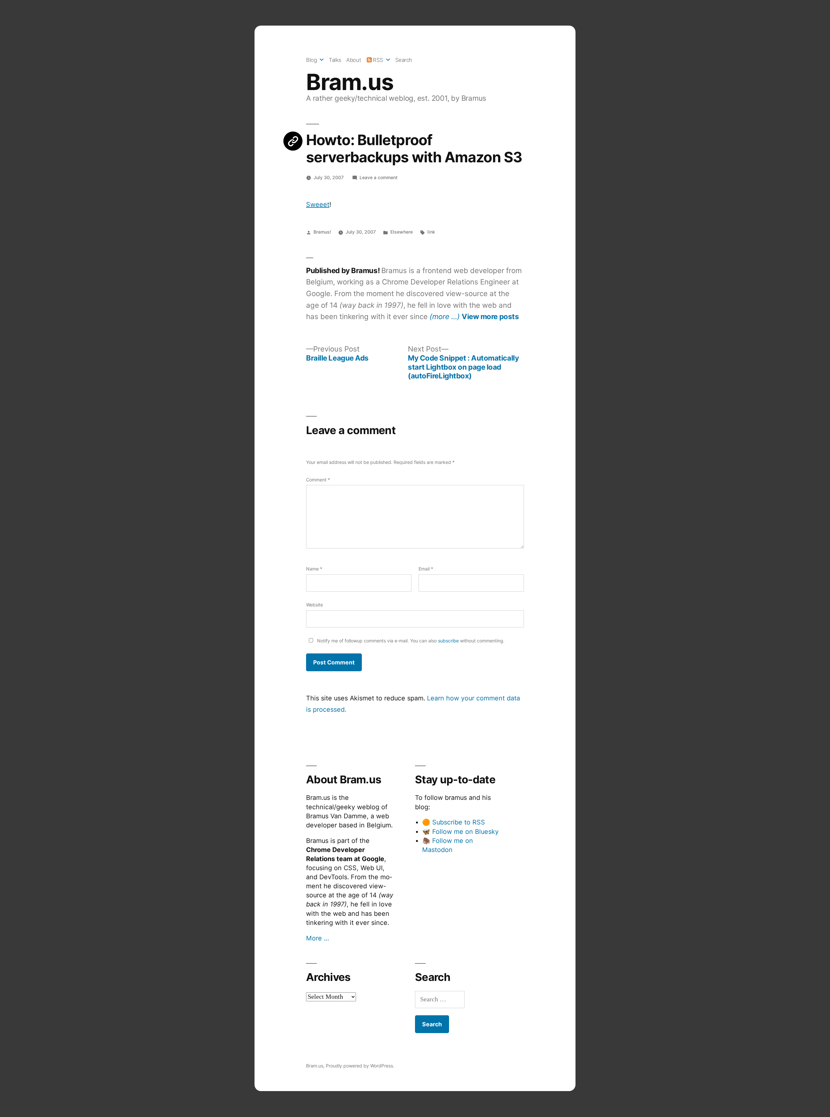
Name (314, 568)
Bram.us (349, 82)
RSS (378, 60)
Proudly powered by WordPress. (360, 1065)
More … (317, 938)
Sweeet (317, 204)
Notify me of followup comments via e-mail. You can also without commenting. (410, 640)
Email (426, 568)
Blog (311, 60)
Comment (318, 479)
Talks (335, 60)
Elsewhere (401, 232)
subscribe (448, 640)
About (353, 60)
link (431, 232)
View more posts (490, 316)
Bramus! (322, 232)
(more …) (445, 316)
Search (403, 60)
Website (314, 604)
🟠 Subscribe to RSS (453, 822)
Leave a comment (378, 177)
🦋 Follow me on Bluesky (460, 831)
